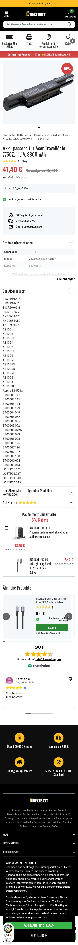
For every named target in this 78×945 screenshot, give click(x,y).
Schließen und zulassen (39, 926)
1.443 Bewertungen (48, 659)
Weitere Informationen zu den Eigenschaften (39, 274)
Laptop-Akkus (52, 135)
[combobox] (39, 24)
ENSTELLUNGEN (39, 935)
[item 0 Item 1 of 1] (39, 92)
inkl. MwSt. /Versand (14, 177)
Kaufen (52, 627)
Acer (65, 135)
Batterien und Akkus (29, 135)
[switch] (8, 940)
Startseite (9, 135)
